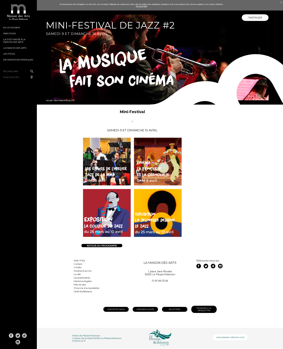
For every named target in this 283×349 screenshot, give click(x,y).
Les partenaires (82, 277)
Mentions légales (83, 281)
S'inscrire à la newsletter (86, 288)
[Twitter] (206, 266)
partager (255, 17)
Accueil (49, 100)
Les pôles (9, 53)
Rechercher (10, 71)
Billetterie (174, 309)
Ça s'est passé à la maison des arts (14, 40)
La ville (77, 274)
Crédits (77, 267)
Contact (78, 264)
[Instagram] (220, 266)
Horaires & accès (82, 270)
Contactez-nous (116, 309)
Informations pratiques (18, 59)
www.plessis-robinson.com (230, 337)
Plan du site (80, 284)
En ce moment (11, 27)
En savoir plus (141, 6)
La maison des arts (15, 48)
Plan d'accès (11, 77)
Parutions (9, 33)
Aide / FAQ (79, 260)
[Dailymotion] (213, 266)
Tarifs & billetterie (83, 291)
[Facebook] (198, 266)
